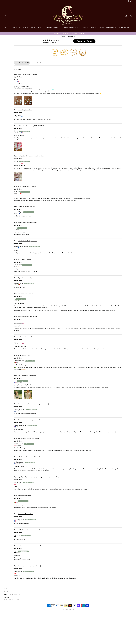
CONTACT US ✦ (36, 28)
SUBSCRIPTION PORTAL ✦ (52, 28)
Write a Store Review (84, 41)
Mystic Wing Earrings (24, 259)
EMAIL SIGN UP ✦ (125, 28)
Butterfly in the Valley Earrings (27, 241)
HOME (5, 588)
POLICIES (6, 597)
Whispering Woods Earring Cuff (27, 316)
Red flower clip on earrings (26, 337)
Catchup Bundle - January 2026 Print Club (31, 156)
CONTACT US (7, 591)
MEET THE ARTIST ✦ (89, 28)
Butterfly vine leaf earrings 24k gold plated (31, 457)
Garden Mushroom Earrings (26, 206)
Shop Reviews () (37, 63)
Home (7, 28)
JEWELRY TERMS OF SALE (11, 600)
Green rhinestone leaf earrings (27, 375)
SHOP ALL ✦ (16, 28)
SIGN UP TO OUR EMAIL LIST (12, 594)
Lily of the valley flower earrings (27, 74)
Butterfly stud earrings (24, 495)
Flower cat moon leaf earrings (27, 186)
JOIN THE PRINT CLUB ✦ (72, 28)
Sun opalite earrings (24, 355)
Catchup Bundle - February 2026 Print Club (31, 126)
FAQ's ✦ (25, 28)
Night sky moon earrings (25, 278)
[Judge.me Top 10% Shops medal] (82, 52)
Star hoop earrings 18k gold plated (28, 438)
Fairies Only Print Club (25, 110)
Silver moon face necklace (25, 514)
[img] (51, 40)
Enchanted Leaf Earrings (25, 293)
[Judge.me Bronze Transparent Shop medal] (73, 52)
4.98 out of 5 (56, 40)
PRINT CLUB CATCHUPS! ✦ (107, 28)
